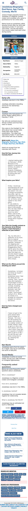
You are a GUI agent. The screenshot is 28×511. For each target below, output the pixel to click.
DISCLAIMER (15, 506)
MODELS (23, 487)
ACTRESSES (17, 487)
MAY (24, 474)
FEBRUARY (10, 474)
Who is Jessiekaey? (11, 88)
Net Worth (7, 83)
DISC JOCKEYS (12, 490)
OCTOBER (4, 479)
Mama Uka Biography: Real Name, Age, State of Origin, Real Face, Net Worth (13, 142)
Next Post (14, 428)
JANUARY (4, 474)
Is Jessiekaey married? (12, 92)
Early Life (6, 79)
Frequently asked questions (11, 87)
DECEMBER (17, 479)
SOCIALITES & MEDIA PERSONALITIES (11, 495)
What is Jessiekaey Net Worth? (14, 93)
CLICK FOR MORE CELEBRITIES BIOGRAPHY (14, 464)
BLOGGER (19, 490)
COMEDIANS (5, 490)
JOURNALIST (13, 493)
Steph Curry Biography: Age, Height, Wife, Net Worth (14, 451)
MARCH (16, 474)
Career (6, 81)
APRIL (20, 474)
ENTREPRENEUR (5, 493)
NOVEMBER (10, 479)
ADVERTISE (6, 506)
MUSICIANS (4, 487)
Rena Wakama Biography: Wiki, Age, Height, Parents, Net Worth (13, 445)
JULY (6, 476)
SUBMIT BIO (4, 505)
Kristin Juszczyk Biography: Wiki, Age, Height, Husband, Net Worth (13, 439)
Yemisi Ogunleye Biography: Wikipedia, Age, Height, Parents (13, 457)
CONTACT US (23, 505)
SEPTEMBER (18, 476)
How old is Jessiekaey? (12, 90)
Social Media (7, 85)
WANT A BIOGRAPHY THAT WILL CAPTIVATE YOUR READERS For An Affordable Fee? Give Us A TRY (14, 416)
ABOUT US (13, 505)
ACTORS (10, 487)
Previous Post (14, 424)
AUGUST (11, 476)
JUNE (3, 476)
